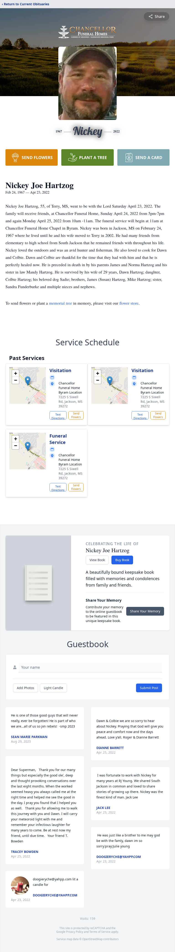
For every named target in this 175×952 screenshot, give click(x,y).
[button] (28, 381)
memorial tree (60, 303)
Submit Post (149, 688)
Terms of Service (100, 932)
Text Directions (57, 416)
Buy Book (122, 560)
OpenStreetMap (92, 939)
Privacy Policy (74, 932)
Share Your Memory (145, 611)
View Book (97, 560)
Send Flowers (76, 415)
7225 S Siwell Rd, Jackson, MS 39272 (70, 401)
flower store (129, 303)
